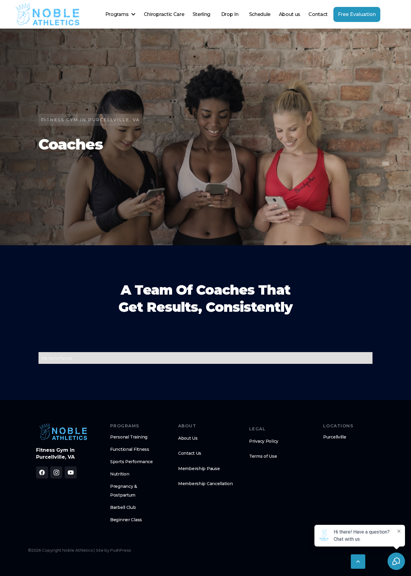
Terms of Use (263, 456)
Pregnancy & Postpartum (123, 491)
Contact (318, 14)
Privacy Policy (263, 441)
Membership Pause (199, 468)
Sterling (201, 14)
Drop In (230, 14)
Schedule (259, 14)
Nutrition (119, 474)
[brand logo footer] (63, 432)
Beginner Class (126, 519)
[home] (47, 14)
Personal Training (128, 437)
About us (289, 14)
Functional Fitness (129, 449)
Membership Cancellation (205, 483)
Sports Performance (131, 461)
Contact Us (189, 453)
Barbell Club (123, 507)
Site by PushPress (113, 550)
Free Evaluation (357, 14)
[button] (120, 14)
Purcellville (334, 437)
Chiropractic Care (164, 14)
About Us (188, 438)
